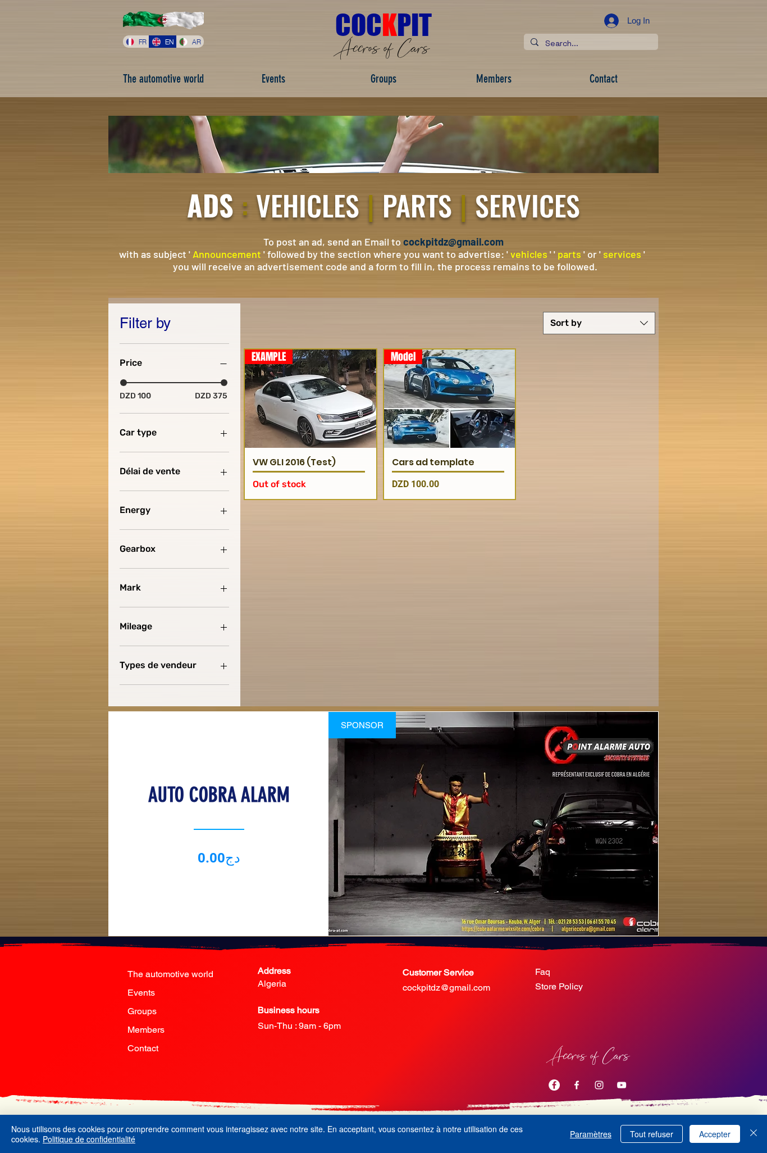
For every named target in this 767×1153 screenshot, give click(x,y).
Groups (142, 1011)
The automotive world (170, 974)
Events (141, 992)
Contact (142, 1048)
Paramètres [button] (590, 1134)
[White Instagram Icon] (599, 1085)
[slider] (123, 382)
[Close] (753, 1134)
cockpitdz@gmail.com (453, 241)
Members (146, 1029)
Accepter (715, 1134)
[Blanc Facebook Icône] (576, 1085)
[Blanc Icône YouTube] (621, 1085)
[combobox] (599, 323)
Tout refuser (651, 1134)
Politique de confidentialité (89, 1139)
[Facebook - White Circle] (554, 1085)
